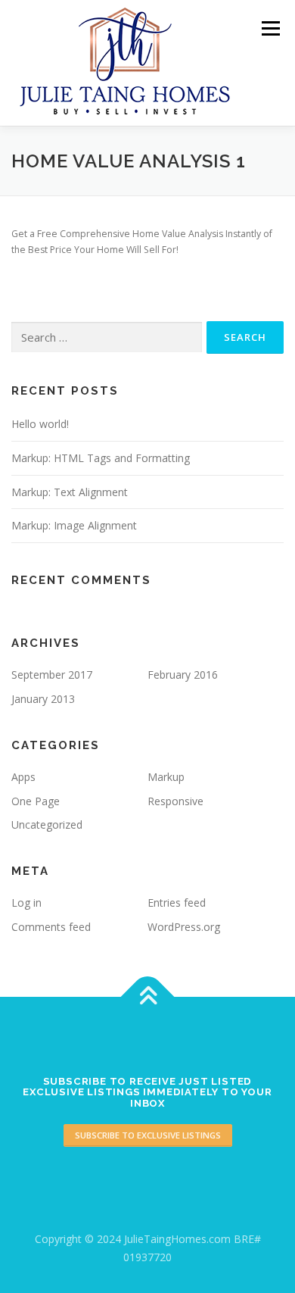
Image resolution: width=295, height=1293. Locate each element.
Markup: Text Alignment (69, 492)
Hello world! (40, 424)
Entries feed (177, 902)
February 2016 (183, 674)
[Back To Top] (148, 997)
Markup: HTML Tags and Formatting (100, 458)
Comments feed (51, 927)
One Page (35, 801)
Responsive (175, 801)
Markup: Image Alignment (74, 525)
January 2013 (43, 699)
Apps (23, 777)
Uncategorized (46, 824)
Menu (269, 28)
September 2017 (51, 674)
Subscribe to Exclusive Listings (148, 1135)
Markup (166, 777)
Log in (26, 902)
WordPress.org (184, 927)
